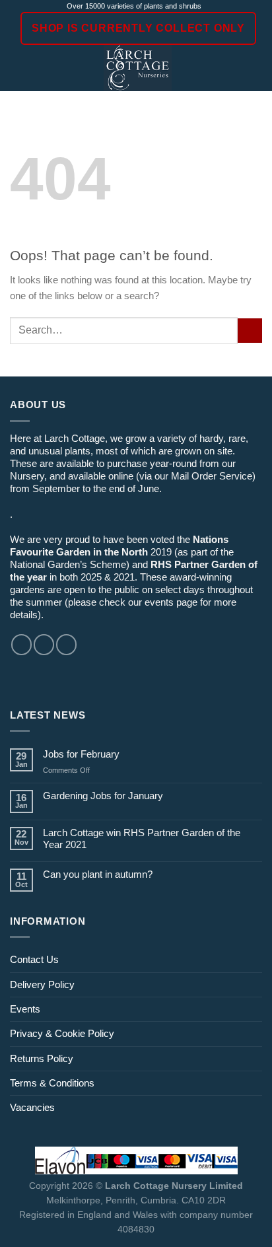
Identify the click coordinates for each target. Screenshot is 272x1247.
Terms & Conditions (52, 1082)
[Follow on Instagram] (44, 644)
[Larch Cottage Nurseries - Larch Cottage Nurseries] (137, 68)
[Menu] (17, 68)
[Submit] (250, 330)
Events (25, 1009)
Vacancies (32, 1107)
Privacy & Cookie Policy (62, 1033)
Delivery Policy (42, 984)
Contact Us (34, 959)
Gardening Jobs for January (103, 795)
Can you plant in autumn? (98, 874)
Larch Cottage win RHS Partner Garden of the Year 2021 (141, 838)
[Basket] (255, 68)
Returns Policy (41, 1058)
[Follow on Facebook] (21, 644)
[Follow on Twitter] (66, 644)
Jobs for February (81, 754)
